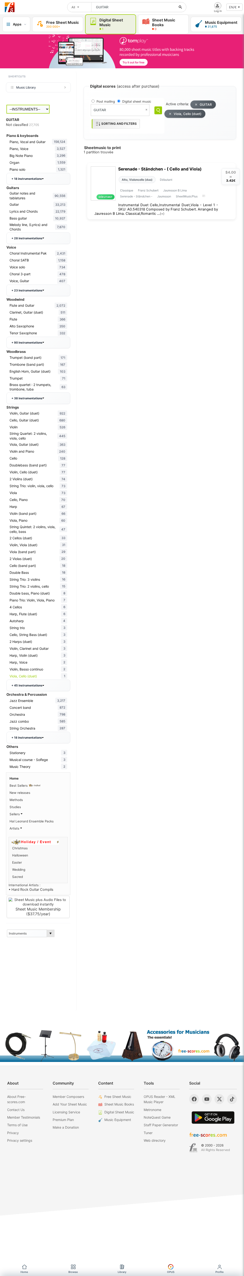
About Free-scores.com (16, 1099)
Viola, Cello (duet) (187, 114)
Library (122, 1272)
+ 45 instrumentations (26, 685)
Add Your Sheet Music (70, 1104)
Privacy (13, 1133)
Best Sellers (19, 785)
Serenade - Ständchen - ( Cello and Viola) (160, 168)
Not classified (22, 125)
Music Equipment (117, 1120)
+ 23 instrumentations (26, 290)
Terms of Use (17, 1125)
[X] (219, 1099)
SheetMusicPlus (187, 196)
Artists (15, 828)
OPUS (170, 1272)
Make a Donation (66, 1127)
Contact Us (16, 1110)
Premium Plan (63, 1120)
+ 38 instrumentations (26, 398)
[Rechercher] (180, 7)
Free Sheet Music (117, 1097)
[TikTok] (232, 1099)
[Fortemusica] (193, 1147)
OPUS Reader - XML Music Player (159, 1099)
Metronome (152, 1110)
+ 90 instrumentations (26, 342)
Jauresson (164, 196)
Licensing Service (66, 1112)
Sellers (15, 814)
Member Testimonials (23, 1117)
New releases (20, 793)
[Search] (158, 110)
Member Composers (68, 1097)
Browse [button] (73, 1272)
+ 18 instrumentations (26, 178)
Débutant (166, 179)
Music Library (26, 87)
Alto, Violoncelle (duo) (137, 179)
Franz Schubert (148, 190)
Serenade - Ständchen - (136, 196)
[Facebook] (194, 1099)
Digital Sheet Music (119, 1112)
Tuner (148, 1133)
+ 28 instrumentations (26, 238)
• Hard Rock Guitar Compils (31, 889)
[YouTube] (207, 1099)
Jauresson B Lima (175, 190)
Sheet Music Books (119, 1104)
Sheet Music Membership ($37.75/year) (38, 911)
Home (14, 778)
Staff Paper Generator (161, 1125)
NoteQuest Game (157, 1117)
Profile (219, 1272)
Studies (15, 807)
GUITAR (206, 104)
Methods (16, 800)
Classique (126, 190)
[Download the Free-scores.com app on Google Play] (213, 1117)
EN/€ (233, 7)
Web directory (155, 1140)
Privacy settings (19, 1140)
